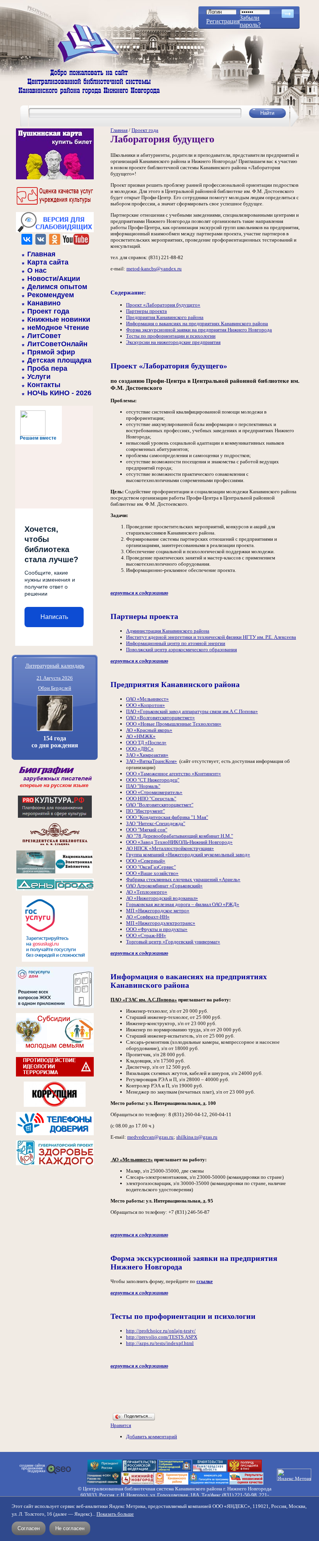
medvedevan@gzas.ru (150, 1137)
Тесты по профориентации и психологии (171, 336)
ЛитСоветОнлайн (57, 344)
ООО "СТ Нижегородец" (152, 780)
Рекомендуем (50, 295)
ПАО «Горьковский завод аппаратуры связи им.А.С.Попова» (192, 711)
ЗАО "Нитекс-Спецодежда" (155, 823)
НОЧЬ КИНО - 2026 (59, 393)
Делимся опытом (57, 287)
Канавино (44, 303)
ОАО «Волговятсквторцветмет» (160, 718)
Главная (41, 254)
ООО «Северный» (145, 861)
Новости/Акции (53, 278)
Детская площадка (59, 360)
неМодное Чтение (58, 327)
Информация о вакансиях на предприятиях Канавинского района (197, 323)
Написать (54, 617)
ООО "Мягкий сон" (146, 830)
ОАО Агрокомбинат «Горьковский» (164, 886)
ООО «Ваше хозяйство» (152, 873)
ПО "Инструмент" (145, 811)
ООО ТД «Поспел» (146, 742)
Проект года (48, 311)
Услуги (39, 376)
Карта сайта (47, 262)
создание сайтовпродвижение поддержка (32, 1468)
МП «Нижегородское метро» (157, 910)
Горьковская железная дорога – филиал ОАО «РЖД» (182, 904)
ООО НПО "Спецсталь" (151, 798)
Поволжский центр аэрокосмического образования (181, 649)
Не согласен (69, 1528)
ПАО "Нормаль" (143, 786)
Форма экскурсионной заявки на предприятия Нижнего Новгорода (199, 330)
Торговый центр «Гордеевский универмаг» (173, 942)
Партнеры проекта (146, 311)
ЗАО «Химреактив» (147, 755)
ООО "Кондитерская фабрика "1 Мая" (167, 817)
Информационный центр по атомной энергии (175, 643)
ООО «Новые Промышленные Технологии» (173, 724)
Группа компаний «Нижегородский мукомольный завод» (188, 854)
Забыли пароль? (250, 21)
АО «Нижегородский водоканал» (162, 898)
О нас (37, 270)
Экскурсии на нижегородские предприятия (173, 342)
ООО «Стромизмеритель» (154, 792)
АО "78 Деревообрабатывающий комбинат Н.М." (179, 836)
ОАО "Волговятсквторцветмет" (159, 805)
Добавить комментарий (151, 1436)
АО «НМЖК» (141, 736)
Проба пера (47, 368)
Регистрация (223, 21)
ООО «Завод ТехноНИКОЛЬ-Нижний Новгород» (179, 842)
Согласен (29, 1528)
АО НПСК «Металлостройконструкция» (170, 848)
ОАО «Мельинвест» (147, 699)
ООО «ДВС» (140, 749)
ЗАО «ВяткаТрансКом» (151, 761)
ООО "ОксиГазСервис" (151, 867)
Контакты (43, 385)
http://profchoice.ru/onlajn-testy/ (161, 1331)
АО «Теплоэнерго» (146, 892)
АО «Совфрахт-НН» (148, 917)
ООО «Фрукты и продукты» (157, 929)
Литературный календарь (54, 665)
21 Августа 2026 (55, 678)
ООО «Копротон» (145, 705)
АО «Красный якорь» (149, 730)
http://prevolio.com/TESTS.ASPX (161, 1337)
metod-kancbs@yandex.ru (154, 269)
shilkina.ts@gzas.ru (196, 1137)
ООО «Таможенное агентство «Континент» (173, 774)
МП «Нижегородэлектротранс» (160, 923)
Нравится (120, 1425)
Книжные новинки (58, 319)
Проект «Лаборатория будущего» (163, 305)
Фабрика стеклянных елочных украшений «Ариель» (183, 879)
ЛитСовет (44, 336)
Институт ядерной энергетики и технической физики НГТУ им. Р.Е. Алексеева (211, 637)
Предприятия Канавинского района (164, 317)
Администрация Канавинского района (167, 631)
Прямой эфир (51, 352)
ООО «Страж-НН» (146, 935)
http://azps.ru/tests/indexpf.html (160, 1343)
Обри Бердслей (54, 688)
